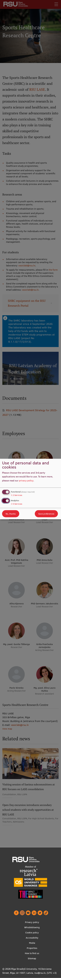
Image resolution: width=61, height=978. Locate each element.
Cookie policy (32, 932)
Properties (32, 948)
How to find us (32, 953)
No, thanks (11, 513)
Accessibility (32, 937)
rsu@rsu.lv (40, 972)
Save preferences (46, 513)
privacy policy (26, 480)
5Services (16, 503)
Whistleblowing (32, 927)
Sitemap (32, 958)
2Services (16, 495)
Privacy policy (32, 922)
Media (32, 942)
